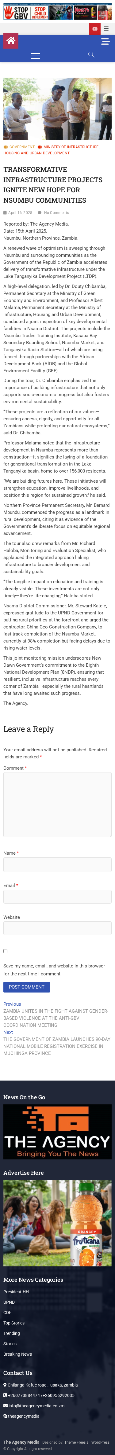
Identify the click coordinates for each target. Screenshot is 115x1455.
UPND (9, 1302)
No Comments (56, 213)
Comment (15, 768)
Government (22, 147)
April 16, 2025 (20, 213)
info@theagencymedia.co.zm (36, 1405)
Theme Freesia (76, 1442)
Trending (11, 1333)
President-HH (16, 1291)
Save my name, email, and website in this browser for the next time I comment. (54, 970)
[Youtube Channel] (95, 29)
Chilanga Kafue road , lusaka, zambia (42, 1385)
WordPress (100, 1442)
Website (11, 917)
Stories (10, 1343)
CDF (7, 1312)
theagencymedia (23, 1416)
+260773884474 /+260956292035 (41, 1395)
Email (10, 885)
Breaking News (17, 1354)
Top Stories (14, 1323)
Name (11, 853)
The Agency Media (21, 1442)
